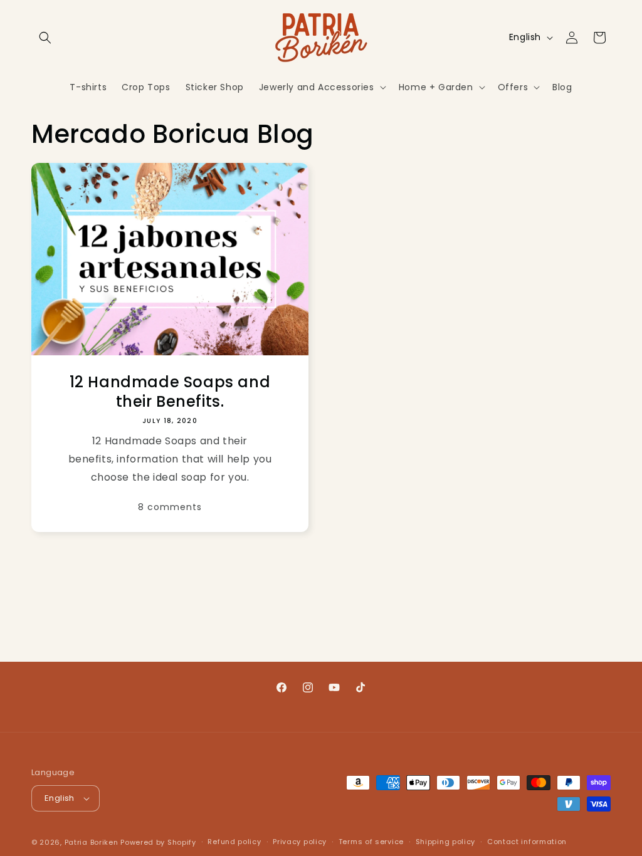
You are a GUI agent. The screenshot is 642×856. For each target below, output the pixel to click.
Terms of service (371, 842)
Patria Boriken (91, 842)
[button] (45, 37)
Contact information (527, 842)
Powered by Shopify (158, 842)
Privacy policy (300, 842)
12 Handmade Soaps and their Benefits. (170, 391)
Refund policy (234, 842)
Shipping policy (446, 842)
